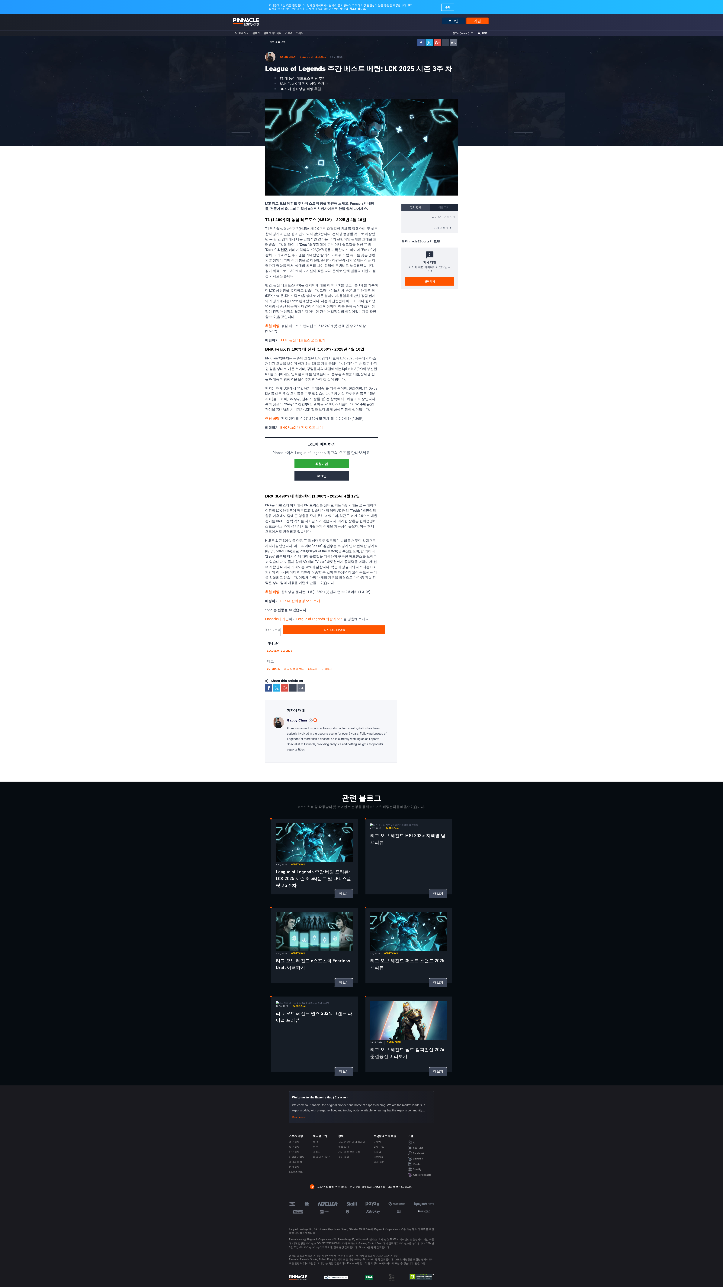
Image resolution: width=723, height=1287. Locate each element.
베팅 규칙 (379, 1147)
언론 (315, 1147)
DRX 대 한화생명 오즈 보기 (300, 601)
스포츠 (288, 33)
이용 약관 (343, 1147)
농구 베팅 (294, 1147)
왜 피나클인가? (321, 1157)
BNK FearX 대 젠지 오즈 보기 (301, 428)
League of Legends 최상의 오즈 (319, 619)
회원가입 (321, 464)
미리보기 (327, 669)
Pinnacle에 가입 (277, 619)
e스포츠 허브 (241, 33)
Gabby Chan (288, 57)
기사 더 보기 (443, 228)
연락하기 (429, 281)
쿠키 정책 (343, 1157)
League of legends (313, 57)
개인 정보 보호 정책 (349, 1151)
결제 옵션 (379, 1161)
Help (484, 33)
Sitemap (378, 1157)
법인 (315, 1141)
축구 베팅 (294, 1141)
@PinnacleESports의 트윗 (420, 241)
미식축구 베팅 (296, 1157)
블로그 (256, 33)
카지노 (300, 33)
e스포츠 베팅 (296, 1171)
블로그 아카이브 (272, 33)
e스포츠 (312, 669)
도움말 (377, 1151)
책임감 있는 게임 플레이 (351, 1141)
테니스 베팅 (295, 1161)
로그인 (453, 21)
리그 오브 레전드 (294, 669)
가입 (477, 21)
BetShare (273, 669)
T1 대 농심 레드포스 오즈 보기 (302, 340)
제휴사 (316, 1151)
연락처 (377, 1141)
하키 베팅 (294, 1166)
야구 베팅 (294, 1151)
